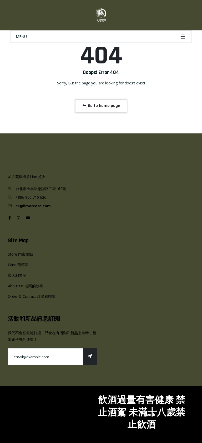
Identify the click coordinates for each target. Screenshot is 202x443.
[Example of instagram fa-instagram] (18, 217)
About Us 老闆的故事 (25, 285)
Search (149, 414)
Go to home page (103, 106)
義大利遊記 (17, 275)
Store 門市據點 (20, 254)
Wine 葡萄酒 (18, 264)
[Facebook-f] (9, 217)
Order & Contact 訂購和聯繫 (31, 296)
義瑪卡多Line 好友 (30, 176)
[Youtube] (28, 217)
